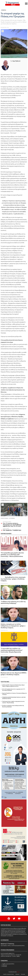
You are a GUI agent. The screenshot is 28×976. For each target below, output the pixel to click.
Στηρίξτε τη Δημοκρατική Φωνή (8, 963)
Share (2, 31)
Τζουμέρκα (12, 518)
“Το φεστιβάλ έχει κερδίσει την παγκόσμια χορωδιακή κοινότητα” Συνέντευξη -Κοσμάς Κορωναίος (12, 650)
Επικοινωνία (4, 966)
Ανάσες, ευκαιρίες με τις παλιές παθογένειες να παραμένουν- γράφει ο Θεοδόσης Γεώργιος (13, 625)
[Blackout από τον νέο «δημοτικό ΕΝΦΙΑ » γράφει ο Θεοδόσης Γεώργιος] (14, 663)
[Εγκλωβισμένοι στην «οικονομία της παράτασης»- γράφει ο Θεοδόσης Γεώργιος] (14, 568)
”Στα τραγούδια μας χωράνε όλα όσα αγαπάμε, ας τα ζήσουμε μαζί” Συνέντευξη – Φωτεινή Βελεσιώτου (12, 554)
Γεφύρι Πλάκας (4, 518)
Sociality (18, 971)
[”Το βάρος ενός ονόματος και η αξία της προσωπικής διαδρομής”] (14, 592)
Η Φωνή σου (4, 965)
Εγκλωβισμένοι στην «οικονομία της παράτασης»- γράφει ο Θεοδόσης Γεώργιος (13, 579)
